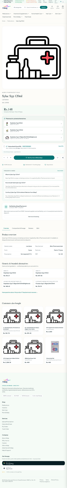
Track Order (39, 1)
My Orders (45, 1)
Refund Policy (54, 480)
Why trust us (5, 440)
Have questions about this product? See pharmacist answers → (20, 292)
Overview (6, 228)
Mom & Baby (17, 17)
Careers (4, 443)
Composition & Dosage (18, 228)
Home (3, 21)
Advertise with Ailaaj (7, 448)
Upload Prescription (8, 421)
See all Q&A (60, 170)
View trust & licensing (33, 216)
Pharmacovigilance (45, 481)
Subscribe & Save (7, 424)
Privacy (41, 480)
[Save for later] (57, 158)
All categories (17, 7)
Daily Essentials (6, 17)
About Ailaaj (5, 438)
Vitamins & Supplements (20, 13)
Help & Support (51, 1)
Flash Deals (28, 17)
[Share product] (63, 158)
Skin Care (58, 13)
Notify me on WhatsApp (35, 157)
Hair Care (48, 13)
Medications (6, 13)
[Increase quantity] (10, 157)
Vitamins (4, 407)
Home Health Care (36, 13)
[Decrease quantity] (4, 157)
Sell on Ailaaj (5, 445)
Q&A (37, 228)
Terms (47, 480)
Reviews (31, 228)
